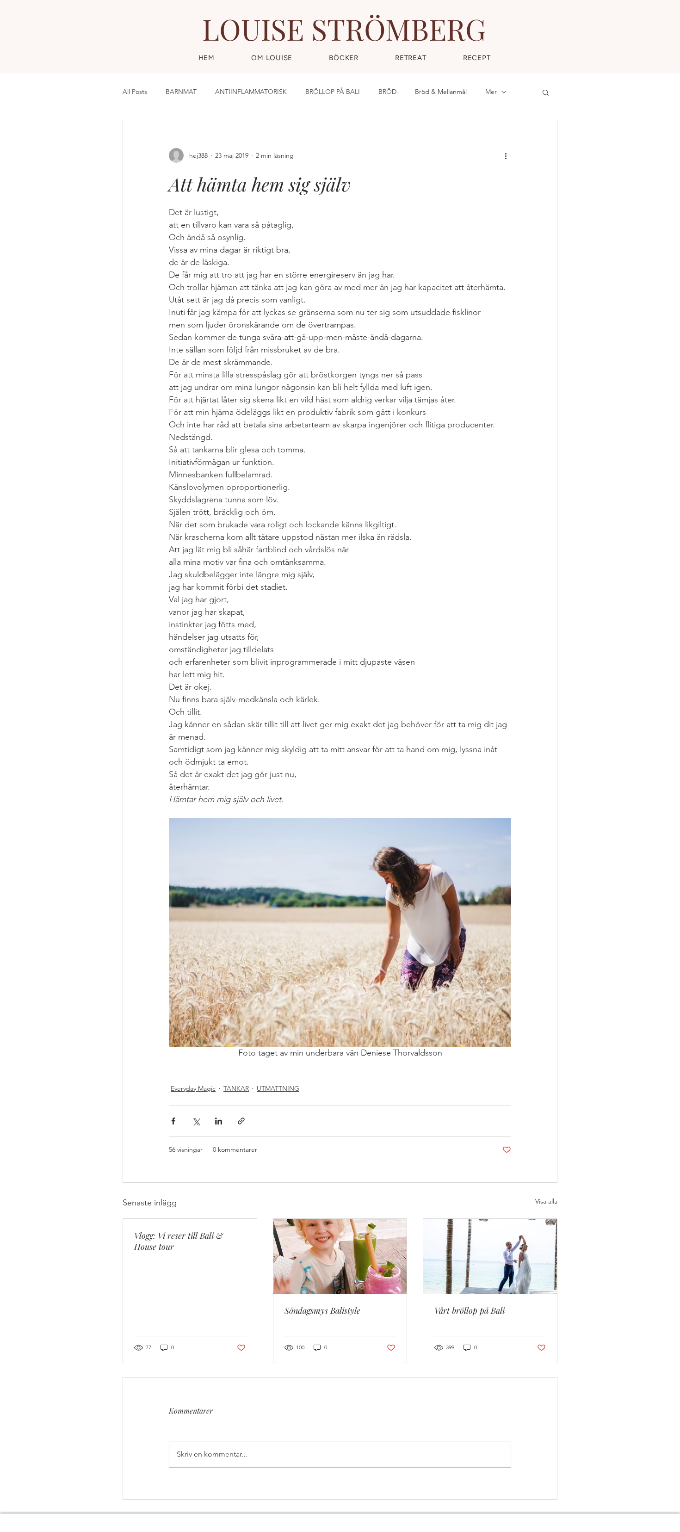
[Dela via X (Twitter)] (196, 1121)
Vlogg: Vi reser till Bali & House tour (178, 1241)
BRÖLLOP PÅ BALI (332, 91)
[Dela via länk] (241, 1121)
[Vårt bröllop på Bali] (490, 1256)
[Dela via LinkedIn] (218, 1121)
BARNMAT (181, 91)
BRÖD (387, 91)
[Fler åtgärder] (505, 155)
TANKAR (236, 1088)
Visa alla (546, 1201)
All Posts (135, 91)
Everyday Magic (193, 1088)
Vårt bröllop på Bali (469, 1310)
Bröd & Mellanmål (441, 91)
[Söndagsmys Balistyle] (340, 1256)
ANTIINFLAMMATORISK (251, 91)
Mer (491, 91)
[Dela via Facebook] (173, 1121)
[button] (476, 58)
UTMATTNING (278, 1088)
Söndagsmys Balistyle (322, 1310)
